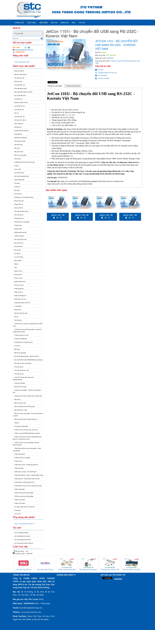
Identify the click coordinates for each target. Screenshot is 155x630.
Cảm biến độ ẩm (18, 215)
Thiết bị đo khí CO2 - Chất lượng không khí (26, 464)
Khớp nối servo (18, 292)
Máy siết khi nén (18, 151)
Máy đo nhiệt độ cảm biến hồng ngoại (24, 406)
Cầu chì (16, 113)
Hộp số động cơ (18, 123)
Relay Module (18, 134)
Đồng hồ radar (18, 81)
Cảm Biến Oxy (18, 99)
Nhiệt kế (16, 423)
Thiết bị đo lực (18, 225)
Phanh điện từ (18, 274)
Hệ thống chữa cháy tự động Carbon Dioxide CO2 (28, 396)
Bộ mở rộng (17, 250)
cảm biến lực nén (19, 109)
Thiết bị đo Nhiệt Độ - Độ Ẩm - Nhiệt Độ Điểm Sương (28, 475)
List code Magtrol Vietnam (21, 532)
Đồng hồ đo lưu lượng (20, 386)
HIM (15, 267)
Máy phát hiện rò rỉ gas (20, 410)
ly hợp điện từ (18, 306)
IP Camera (17, 346)
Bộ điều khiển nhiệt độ (20, 232)
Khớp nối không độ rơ (20, 295)
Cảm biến (17, 183)
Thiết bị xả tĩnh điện (19, 503)
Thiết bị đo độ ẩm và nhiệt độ (22, 457)
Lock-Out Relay (18, 257)
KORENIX (109, 58)
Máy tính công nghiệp (20, 155)
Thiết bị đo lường (18, 468)
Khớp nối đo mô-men (20, 299)
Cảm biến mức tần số (20, 120)
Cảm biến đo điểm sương (21, 211)
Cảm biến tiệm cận (19, 116)
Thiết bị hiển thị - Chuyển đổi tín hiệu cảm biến (27, 478)
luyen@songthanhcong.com (24, 50)
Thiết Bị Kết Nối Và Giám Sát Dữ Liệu (24, 162)
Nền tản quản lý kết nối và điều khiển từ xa (26, 419)
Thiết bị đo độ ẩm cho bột (21, 335)
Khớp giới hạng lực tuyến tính (22, 302)
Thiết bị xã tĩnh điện (19, 500)
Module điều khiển (19, 180)
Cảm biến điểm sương (20, 88)
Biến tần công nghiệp (20, 353)
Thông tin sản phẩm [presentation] (55, 86)
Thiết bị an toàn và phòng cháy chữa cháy (26, 430)
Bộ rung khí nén (18, 243)
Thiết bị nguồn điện (19, 489)
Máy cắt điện (17, 260)
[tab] (55, 86)
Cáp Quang (17, 158)
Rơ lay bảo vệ (18, 194)
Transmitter (17, 510)
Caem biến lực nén (19, 106)
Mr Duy (100, 69)
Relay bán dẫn (18, 246)
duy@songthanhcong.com (107, 72)
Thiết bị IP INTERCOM (20, 339)
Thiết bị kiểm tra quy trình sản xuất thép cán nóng (28, 486)
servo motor (17, 169)
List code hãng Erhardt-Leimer (22, 539)
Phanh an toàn (18, 278)
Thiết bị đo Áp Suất (19, 454)
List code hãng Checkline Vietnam (23, 543)
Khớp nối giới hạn (19, 288)
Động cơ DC (17, 309)
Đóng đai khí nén (19, 218)
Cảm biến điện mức (19, 85)
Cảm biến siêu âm (19, 172)
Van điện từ (17, 253)
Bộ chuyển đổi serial (20, 95)
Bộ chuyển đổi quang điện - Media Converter (26, 356)
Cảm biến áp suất (19, 78)
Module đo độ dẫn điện (20, 137)
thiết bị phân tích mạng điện (21, 222)
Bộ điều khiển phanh (20, 281)
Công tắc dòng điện (19, 383)
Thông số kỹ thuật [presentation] (73, 86)
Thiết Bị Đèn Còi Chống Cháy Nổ (23, 342)
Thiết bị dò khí (18, 461)
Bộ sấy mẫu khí (18, 208)
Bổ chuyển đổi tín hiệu (20, 239)
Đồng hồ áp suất (18, 201)
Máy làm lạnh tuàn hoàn (20, 313)
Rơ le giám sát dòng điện (21, 426)
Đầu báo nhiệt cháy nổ (20, 74)
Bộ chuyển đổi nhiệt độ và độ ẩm (23, 92)
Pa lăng (16, 165)
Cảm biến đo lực (18, 367)
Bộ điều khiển (18, 229)
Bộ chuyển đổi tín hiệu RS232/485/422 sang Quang (28, 360)
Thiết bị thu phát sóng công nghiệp (23, 493)
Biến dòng (17, 349)
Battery (16, 264)
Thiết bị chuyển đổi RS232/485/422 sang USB (26, 433)
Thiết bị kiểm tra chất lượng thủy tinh (24, 482)
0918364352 (102, 75)
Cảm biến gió (18, 320)
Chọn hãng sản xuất (22, 62)
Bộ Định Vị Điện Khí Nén (21, 102)
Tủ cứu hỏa (17, 514)
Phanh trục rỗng (18, 285)
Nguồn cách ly (18, 271)
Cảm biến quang (18, 374)
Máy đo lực (17, 399)
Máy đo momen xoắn (20, 403)
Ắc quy (16, 316)
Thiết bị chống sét (19, 236)
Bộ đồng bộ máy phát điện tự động (23, 197)
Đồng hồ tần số (18, 204)
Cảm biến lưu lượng (19, 141)
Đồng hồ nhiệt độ (19, 71)
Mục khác (17, 148)
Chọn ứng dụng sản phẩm (24, 523)
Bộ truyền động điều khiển (21, 176)
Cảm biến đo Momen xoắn (21, 370)
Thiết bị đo (17, 187)
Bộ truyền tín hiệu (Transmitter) (23, 363)
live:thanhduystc (103, 78)
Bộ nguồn (17, 190)
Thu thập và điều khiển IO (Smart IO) (24, 507)
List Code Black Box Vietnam (22, 536)
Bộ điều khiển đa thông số (21, 130)
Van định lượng (18, 144)
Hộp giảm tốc (18, 127)
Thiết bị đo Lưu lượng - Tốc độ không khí (25, 471)
